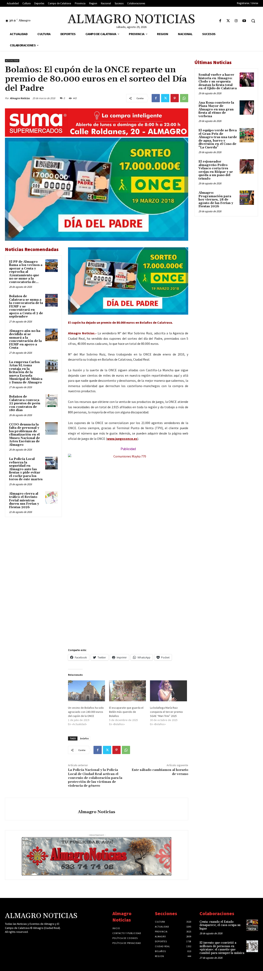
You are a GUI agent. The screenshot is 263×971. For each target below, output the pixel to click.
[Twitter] (228, 21)
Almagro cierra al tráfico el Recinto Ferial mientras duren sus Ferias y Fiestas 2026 (24, 500)
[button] (253, 21)
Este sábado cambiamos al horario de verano (160, 772)
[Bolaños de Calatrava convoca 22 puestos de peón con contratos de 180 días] (51, 400)
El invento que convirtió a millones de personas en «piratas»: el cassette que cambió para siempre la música (222, 948)
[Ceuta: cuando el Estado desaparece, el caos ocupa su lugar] (252, 925)
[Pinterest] (175, 98)
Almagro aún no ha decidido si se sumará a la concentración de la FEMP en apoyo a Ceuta (25, 339)
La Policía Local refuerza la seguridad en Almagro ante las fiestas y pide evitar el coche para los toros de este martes (26, 469)
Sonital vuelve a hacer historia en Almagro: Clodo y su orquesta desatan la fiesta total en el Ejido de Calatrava (217, 81)
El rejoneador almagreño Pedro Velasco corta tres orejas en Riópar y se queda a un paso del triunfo (215, 170)
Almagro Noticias (20, 98)
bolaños (84, 738)
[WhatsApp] (184, 98)
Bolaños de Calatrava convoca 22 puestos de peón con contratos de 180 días (24, 403)
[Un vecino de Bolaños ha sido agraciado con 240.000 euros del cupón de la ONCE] (86, 691)
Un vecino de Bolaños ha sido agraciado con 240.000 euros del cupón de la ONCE (86, 712)
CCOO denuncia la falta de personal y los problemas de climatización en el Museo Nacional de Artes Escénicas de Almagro (24, 435)
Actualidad (12, 60)
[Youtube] (244, 21)
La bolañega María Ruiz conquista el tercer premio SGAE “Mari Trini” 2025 (166, 712)
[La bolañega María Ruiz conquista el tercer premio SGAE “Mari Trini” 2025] (168, 691)
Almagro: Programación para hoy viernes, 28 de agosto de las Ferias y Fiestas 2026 (215, 199)
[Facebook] (220, 21)
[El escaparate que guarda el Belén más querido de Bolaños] (127, 691)
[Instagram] (236, 21)
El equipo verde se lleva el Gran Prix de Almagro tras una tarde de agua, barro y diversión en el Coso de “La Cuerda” (217, 138)
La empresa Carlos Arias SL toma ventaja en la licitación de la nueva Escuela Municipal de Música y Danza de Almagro (25, 372)
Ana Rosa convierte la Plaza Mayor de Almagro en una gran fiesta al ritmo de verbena (216, 109)
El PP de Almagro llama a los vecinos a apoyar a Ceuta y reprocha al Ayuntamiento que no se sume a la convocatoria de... (25, 272)
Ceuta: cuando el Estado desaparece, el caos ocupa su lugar (220, 925)
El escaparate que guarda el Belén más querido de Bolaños (126, 712)
